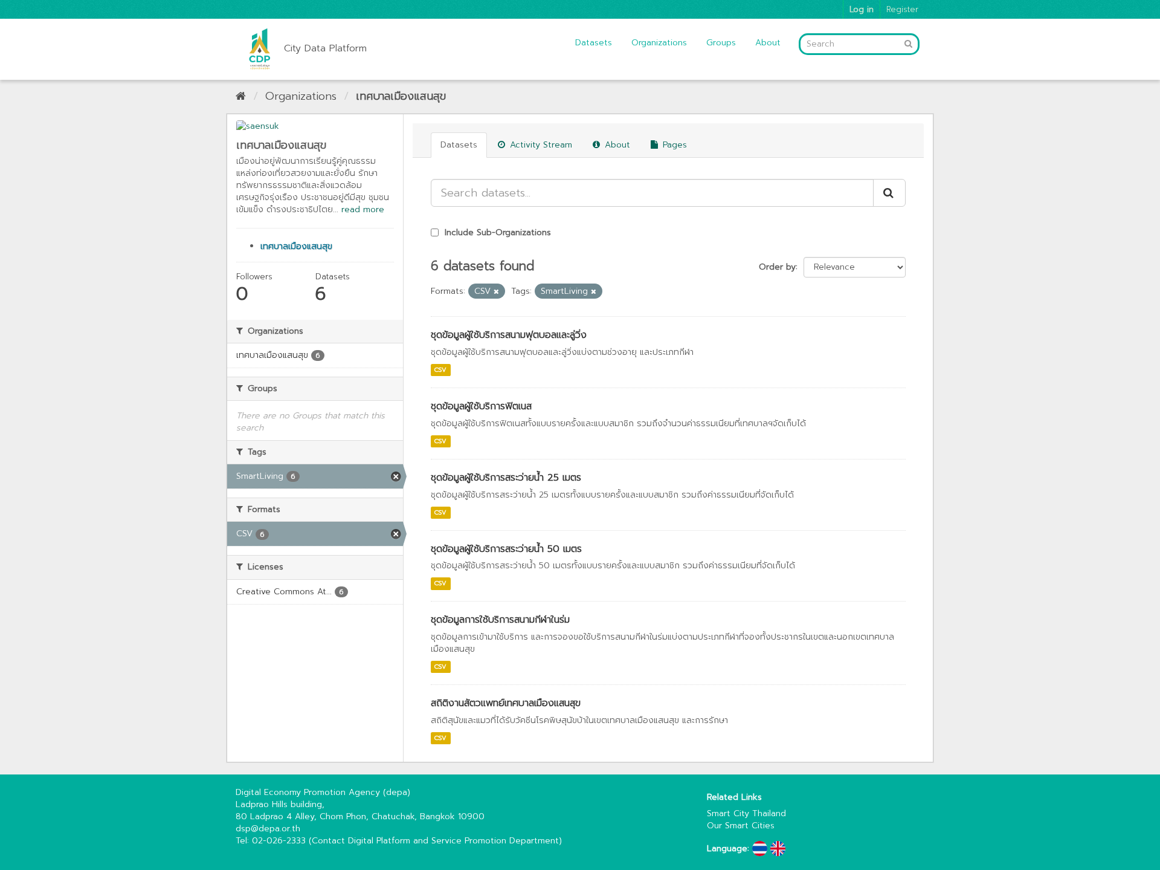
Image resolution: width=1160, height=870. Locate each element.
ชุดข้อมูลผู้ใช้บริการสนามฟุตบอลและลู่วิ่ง (509, 335)
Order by (777, 267)
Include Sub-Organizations (496, 232)
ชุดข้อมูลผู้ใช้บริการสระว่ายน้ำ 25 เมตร (506, 477)
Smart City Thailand (746, 813)
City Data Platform (325, 48)
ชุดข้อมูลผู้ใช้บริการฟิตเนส (481, 406)
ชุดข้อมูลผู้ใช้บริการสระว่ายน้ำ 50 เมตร (506, 549)
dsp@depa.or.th (268, 828)
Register (902, 9)
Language (727, 849)
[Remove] (496, 292)
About (768, 42)
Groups (721, 42)
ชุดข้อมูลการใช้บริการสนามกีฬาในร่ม (500, 619)
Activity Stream (539, 144)
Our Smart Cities (741, 825)
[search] (889, 193)
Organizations (659, 42)
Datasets (593, 42)
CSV (440, 369)
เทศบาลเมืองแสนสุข (401, 96)
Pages (673, 144)
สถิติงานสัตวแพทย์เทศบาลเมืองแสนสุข (506, 703)
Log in (861, 9)
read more (362, 209)
